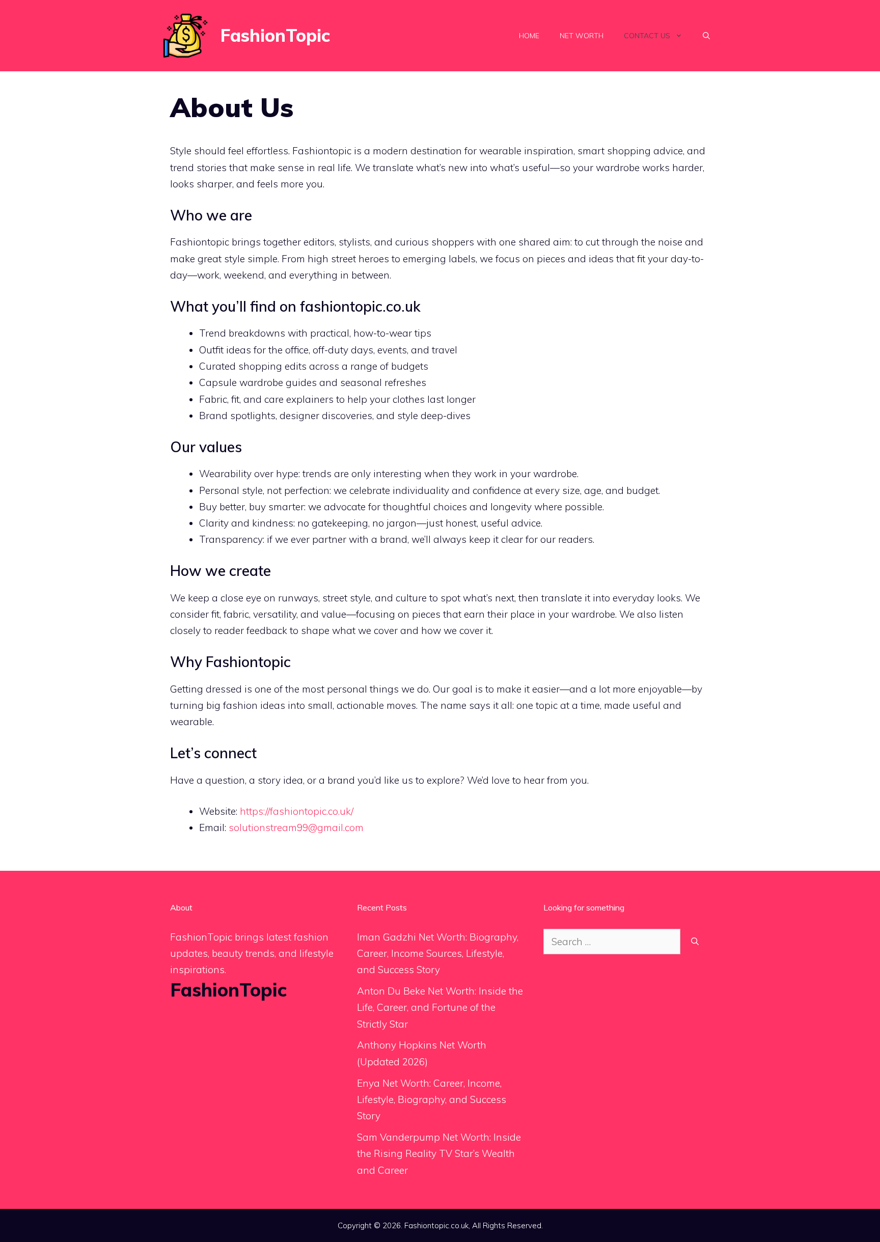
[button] (706, 35)
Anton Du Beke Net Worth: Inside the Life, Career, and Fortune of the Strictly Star (440, 1007)
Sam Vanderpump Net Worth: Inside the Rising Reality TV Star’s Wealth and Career (439, 1153)
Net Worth (581, 35)
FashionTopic (275, 35)
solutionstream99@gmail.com (296, 827)
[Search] (694, 942)
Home (529, 35)
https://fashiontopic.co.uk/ (296, 811)
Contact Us (647, 35)
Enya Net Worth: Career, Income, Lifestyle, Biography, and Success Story (431, 1099)
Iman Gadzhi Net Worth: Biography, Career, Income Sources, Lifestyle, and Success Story (437, 953)
